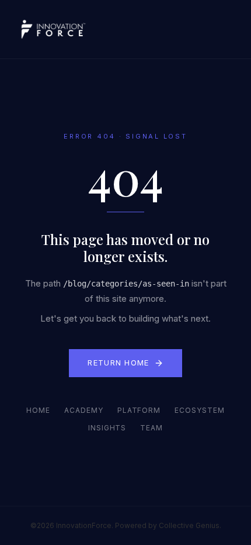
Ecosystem (200, 410)
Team (151, 427)
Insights (107, 427)
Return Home (118, 362)
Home (38, 410)
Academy (83, 410)
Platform (139, 410)
